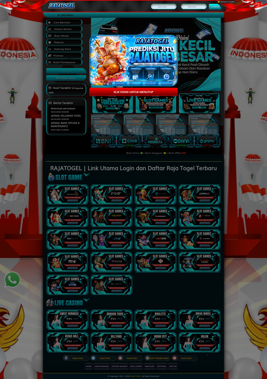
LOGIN (215, 6)
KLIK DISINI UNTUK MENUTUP (133, 92)
